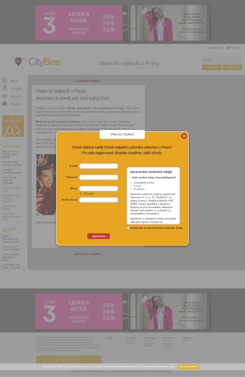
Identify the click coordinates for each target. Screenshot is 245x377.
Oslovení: (72, 177)
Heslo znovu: (70, 199)
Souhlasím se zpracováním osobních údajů (156, 227)
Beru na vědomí (188, 366)
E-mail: (74, 165)
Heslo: (74, 188)
